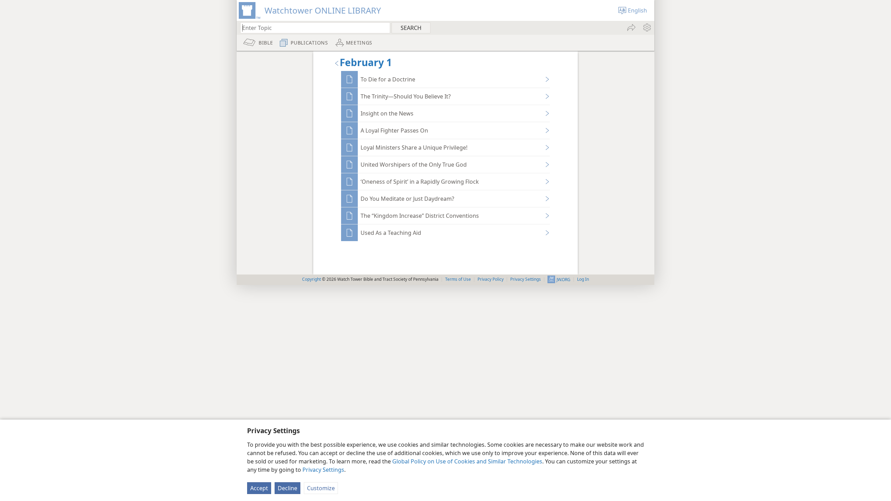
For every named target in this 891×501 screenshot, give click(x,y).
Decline (287, 488)
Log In (583, 279)
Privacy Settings (323, 470)
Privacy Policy (491, 279)
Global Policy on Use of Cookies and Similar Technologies (467, 461)
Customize (321, 488)
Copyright (311, 279)
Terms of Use (458, 279)
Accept (259, 488)
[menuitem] (646, 27)
